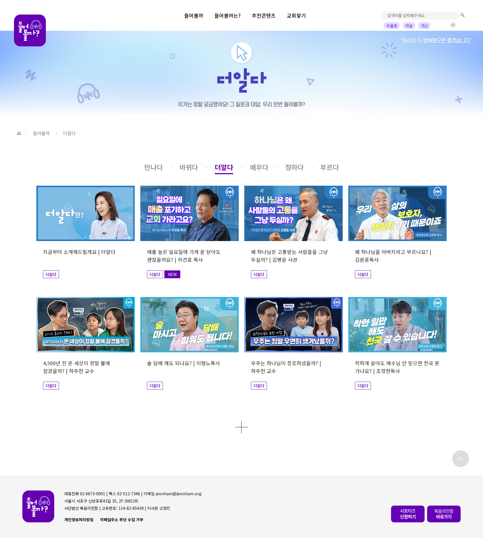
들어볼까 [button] (41, 133)
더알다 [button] (69, 133)
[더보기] (241, 427)
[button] (19, 133)
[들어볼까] (30, 31)
